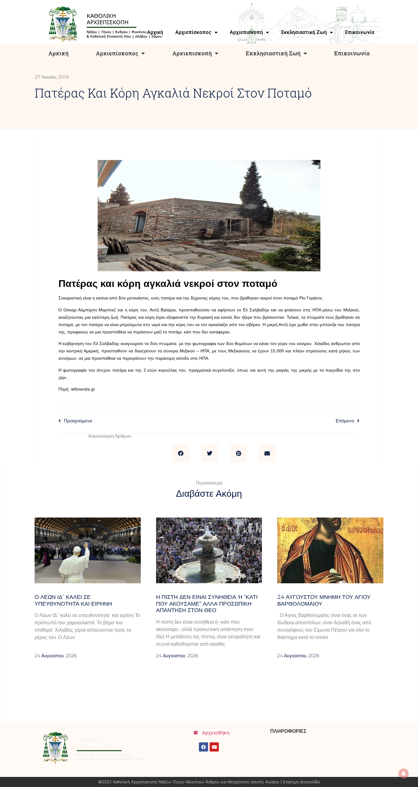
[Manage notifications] (404, 773)
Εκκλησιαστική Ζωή (273, 53)
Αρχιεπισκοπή (192, 53)
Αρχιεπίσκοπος (117, 53)
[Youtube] (214, 747)
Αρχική (58, 53)
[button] (181, 453)
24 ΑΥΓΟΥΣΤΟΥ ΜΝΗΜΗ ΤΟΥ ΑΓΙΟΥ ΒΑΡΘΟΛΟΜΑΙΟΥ (324, 600)
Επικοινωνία (352, 53)
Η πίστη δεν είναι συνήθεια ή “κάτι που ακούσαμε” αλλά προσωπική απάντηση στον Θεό (207, 604)
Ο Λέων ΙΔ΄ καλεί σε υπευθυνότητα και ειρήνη (73, 600)
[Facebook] (203, 747)
